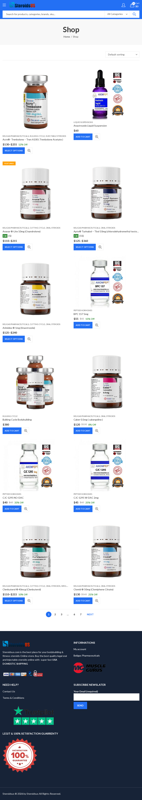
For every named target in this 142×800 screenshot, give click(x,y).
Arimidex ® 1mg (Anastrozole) (19, 327)
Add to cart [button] (83, 136)
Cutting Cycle (37, 228)
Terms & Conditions (13, 697)
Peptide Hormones (83, 310)
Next (90, 614)
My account (80, 649)
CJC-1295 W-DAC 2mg (86, 497)
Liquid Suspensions (83, 122)
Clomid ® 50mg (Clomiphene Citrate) (93, 589)
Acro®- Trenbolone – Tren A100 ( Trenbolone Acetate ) (33, 139)
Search (134, 14)
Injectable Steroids (56, 136)
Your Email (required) (86, 691)
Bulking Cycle (37, 136)
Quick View (29, 150)
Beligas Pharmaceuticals (16, 136)
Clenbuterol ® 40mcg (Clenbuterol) (22, 589)
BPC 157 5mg (81, 313)
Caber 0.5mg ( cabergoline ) (88, 419)
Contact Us (9, 691)
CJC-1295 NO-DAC (13, 497)
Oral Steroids (53, 228)
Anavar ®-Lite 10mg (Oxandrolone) (22, 231)
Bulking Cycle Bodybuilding (17, 419)
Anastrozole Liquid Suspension (90, 125)
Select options (14, 150)
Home (67, 36)
